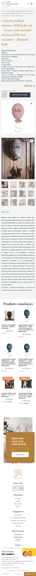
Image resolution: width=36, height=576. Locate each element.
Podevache (9, 331)
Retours (18, 526)
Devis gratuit (18, 515)
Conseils (18, 501)
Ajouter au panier (20, 95)
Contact (18, 506)
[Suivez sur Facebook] (15, 488)
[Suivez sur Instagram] (21, 488)
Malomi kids (5, 212)
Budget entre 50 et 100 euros (24, 11)
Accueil (3, 11)
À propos (18, 498)
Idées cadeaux (11, 11)
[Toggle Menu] (31, 4)
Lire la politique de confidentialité (10, 568)
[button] (31, 103)
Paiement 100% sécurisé (18, 520)
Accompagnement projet (18, 518)
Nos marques (18, 504)
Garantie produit (18, 523)
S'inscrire (20, 454)
